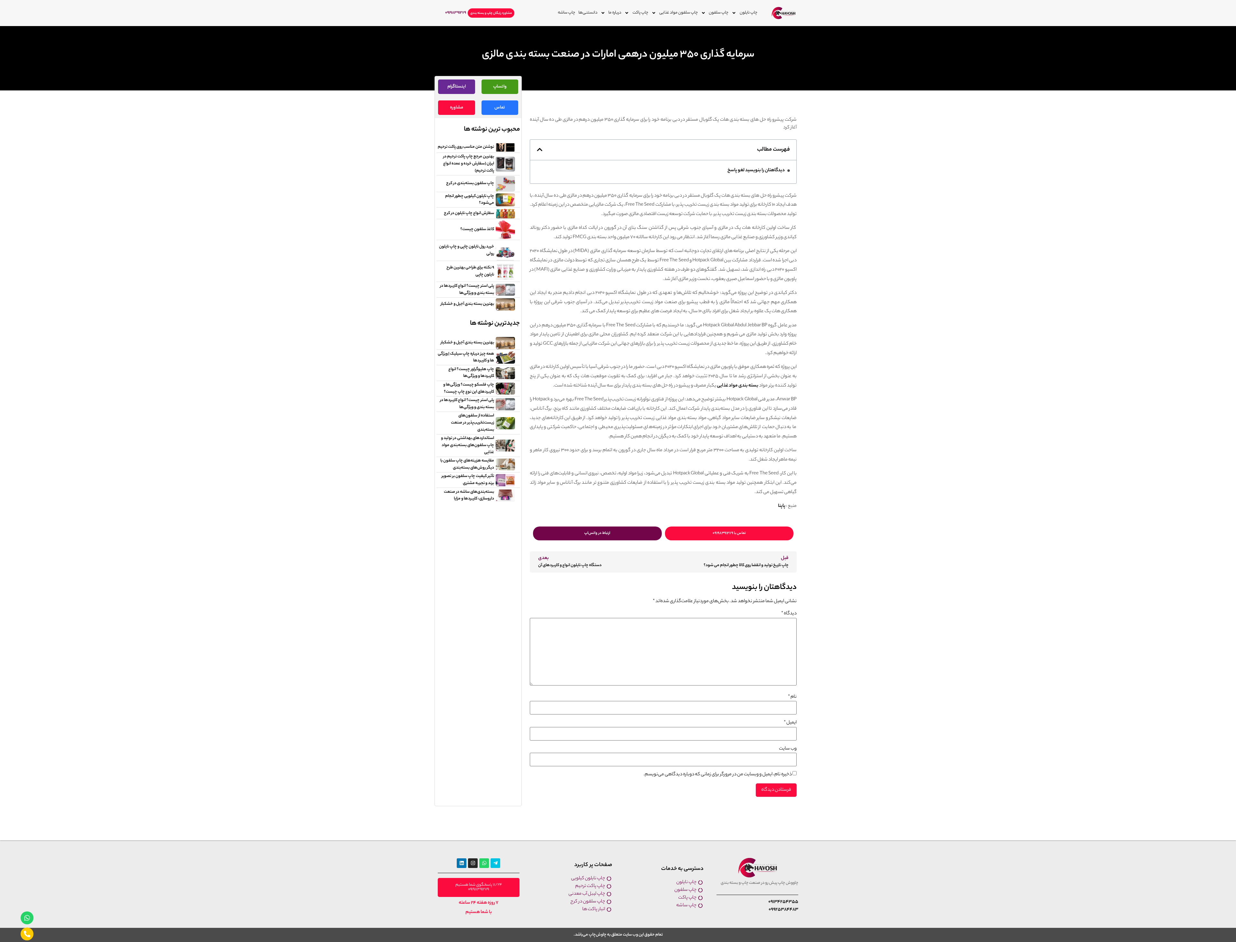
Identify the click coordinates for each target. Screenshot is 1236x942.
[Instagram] (473, 863)
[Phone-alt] (27, 934)
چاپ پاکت (640, 12)
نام (792, 697)
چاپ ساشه (566, 12)
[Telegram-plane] (495, 863)
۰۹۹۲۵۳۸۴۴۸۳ (783, 910)
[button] (540, 149)
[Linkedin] (461, 863)
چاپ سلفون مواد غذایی (678, 12)
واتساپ (500, 86)
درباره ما (614, 12)
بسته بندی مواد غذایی (737, 386)
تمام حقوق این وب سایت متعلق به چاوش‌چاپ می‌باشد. (618, 934)
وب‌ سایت (788, 748)
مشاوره (456, 107)
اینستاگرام (456, 86)
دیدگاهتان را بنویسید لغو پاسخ (756, 170)
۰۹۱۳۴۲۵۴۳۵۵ (783, 902)
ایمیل (790, 722)
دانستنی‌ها (587, 12)
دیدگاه (789, 613)
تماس (499, 107)
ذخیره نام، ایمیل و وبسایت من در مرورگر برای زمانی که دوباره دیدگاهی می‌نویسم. (717, 774)
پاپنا (781, 506)
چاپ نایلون (748, 12)
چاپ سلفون (718, 12)
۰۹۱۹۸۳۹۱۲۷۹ (455, 12)
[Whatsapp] (27, 917)
